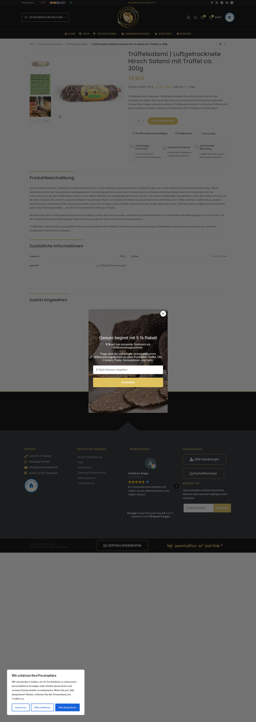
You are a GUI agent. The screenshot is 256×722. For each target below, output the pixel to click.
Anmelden (128, 382)
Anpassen (20, 707)
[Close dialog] (163, 314)
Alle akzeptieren (67, 707)
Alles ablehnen (42, 707)
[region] (45, 692)
